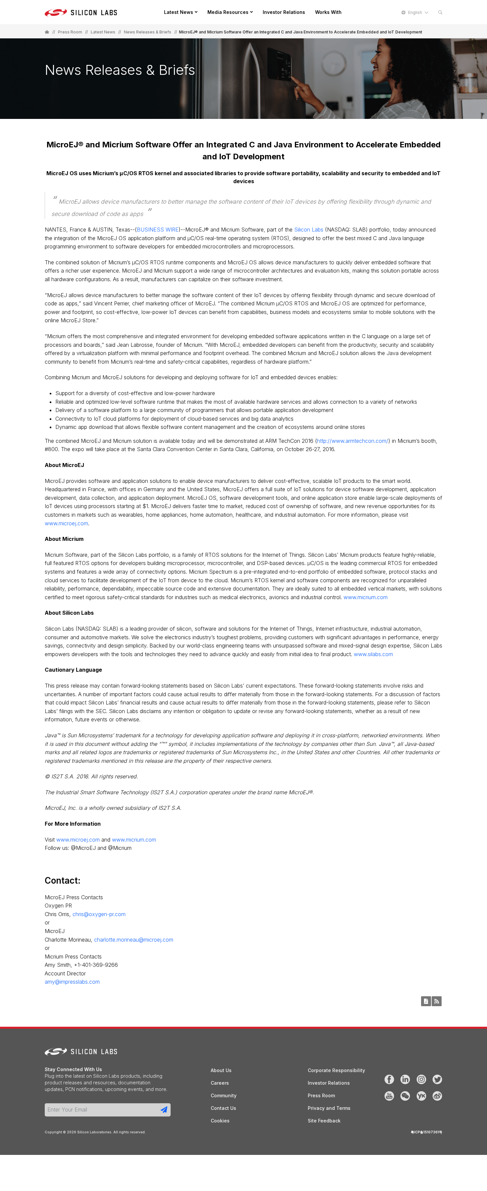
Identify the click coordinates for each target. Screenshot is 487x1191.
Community (224, 1095)
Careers (220, 1083)
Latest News (178, 12)
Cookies (220, 1120)
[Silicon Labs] (47, 32)
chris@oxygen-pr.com (99, 914)
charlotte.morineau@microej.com (133, 939)
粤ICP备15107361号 (426, 1132)
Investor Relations (284, 12)
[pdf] (426, 1001)
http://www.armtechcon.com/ (352, 441)
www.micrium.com (366, 597)
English (415, 12)
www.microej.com (66, 523)
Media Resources (227, 12)
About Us (221, 1070)
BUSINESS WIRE (158, 229)
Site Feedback (324, 1120)
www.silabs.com (373, 654)
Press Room (70, 32)
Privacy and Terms (329, 1108)
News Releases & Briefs (147, 32)
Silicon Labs (308, 229)
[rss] (437, 1001)
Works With (328, 12)
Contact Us (223, 1108)
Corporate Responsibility (336, 1070)
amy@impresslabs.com (72, 981)
